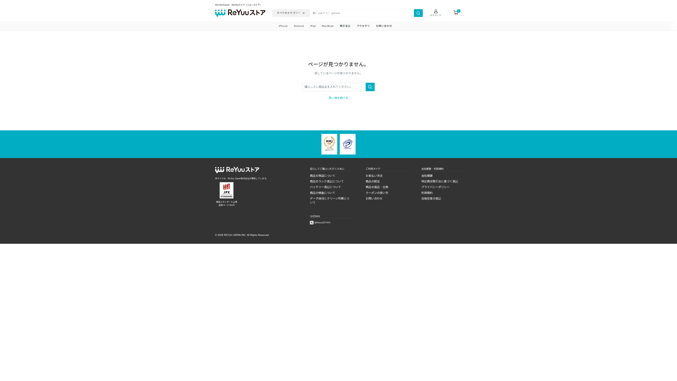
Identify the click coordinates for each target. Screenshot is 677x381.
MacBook (328, 26)
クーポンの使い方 (377, 192)
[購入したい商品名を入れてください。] (370, 87)
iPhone (283, 26)
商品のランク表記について (327, 181)
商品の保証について (322, 175)
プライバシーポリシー (435, 187)
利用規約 (427, 192)
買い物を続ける (338, 97)
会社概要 (427, 175)
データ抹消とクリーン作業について (329, 200)
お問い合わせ (384, 26)
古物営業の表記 (431, 198)
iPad (313, 26)
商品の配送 (373, 181)
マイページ (435, 15)
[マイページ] (435, 11)
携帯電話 (345, 26)
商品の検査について (322, 192)
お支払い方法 (374, 175)
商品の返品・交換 (377, 187)
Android (299, 26)
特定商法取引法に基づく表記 (439, 181)
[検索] (418, 13)
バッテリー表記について (325, 187)
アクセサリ (363, 26)
